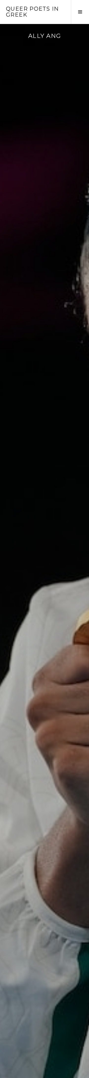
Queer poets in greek (32, 11)
